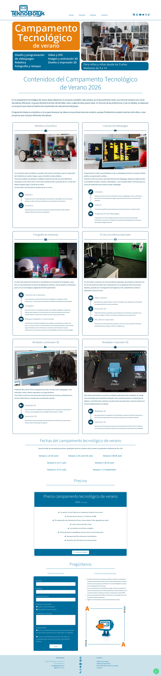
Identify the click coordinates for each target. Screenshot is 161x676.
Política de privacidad (103, 664)
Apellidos (39, 588)
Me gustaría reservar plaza (47, 609)
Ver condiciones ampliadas (80, 552)
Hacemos (82, 15)
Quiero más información (46, 607)
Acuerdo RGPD (41, 628)
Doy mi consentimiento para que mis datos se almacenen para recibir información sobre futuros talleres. (53, 639)
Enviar (56, 646)
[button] (156, 671)
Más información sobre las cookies (107, 666)
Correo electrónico (43, 596)
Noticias (93, 15)
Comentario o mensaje (44, 613)
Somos (71, 15)
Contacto (104, 15)
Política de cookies (103, 661)
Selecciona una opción (44, 604)
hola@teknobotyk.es (57, 666)
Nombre (39, 581)
